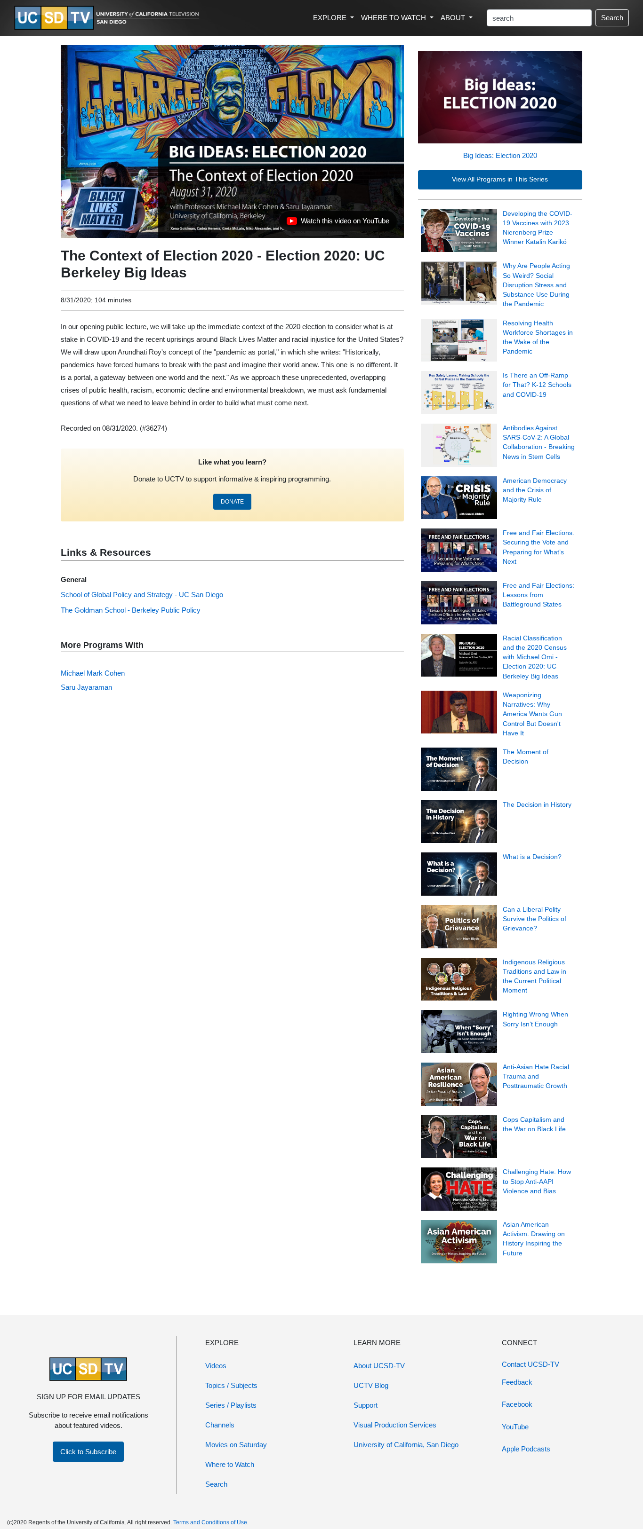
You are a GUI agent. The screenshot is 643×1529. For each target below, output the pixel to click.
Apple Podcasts (526, 1449)
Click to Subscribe (88, 1452)
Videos (215, 1366)
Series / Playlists (231, 1405)
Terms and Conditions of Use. (211, 1522)
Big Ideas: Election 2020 (500, 155)
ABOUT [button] (454, 18)
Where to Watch (229, 1464)
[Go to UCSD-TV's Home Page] (108, 18)
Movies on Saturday (236, 1445)
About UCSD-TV (379, 1366)
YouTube (515, 1427)
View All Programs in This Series (500, 179)
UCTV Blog (371, 1385)
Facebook (517, 1404)
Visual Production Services (395, 1425)
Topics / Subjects (231, 1385)
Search (612, 18)
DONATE (232, 501)
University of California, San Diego (406, 1445)
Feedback (517, 1382)
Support (366, 1405)
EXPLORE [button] (330, 18)
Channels (219, 1425)
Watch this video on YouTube (337, 223)
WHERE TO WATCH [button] (394, 18)
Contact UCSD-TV (530, 1364)
